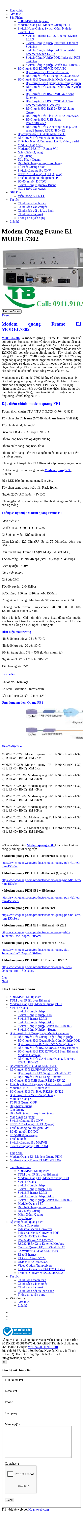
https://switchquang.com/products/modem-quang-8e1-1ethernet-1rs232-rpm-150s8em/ (36, 951)
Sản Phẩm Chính (20, 1167)
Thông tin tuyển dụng (31, 218)
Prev (4, 977)
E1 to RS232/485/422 (32, 1258)
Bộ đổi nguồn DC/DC (32, 181)
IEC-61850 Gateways (32, 188)
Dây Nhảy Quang (29, 159)
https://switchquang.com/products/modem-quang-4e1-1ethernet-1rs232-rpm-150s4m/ (36, 934)
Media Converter (28, 1225)
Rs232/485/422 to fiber (32, 1236)
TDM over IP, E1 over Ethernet (30, 1000)
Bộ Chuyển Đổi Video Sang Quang (40, 137)
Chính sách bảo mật (30, 214)
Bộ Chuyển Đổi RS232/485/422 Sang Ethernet (48, 1047)
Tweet (5, 315)
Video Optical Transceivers (35, 1265)
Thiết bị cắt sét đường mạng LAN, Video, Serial (48, 141)
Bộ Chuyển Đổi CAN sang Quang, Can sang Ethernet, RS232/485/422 (51, 128)
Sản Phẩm (16, 17)
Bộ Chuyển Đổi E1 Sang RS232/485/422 (52, 75)
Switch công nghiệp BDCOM (29, 1146)
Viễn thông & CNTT (31, 196)
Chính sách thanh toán (32, 203)
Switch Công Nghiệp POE (35, 1015)
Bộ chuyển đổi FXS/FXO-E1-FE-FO (41, 134)
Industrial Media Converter (35, 1229)
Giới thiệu (16, 14)
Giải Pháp (16, 192)
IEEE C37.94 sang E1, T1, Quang (40, 174)
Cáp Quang (25, 156)
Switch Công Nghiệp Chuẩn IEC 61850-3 (53, 65)
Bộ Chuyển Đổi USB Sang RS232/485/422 (43, 121)
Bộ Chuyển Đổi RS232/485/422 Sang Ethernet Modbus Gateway (50, 103)
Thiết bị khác (18, 1139)
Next (5, 981)
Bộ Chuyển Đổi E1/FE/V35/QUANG (42, 68)
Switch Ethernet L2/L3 (32, 1018)
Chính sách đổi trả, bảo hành (36, 210)
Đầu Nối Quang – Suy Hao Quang (40, 163)
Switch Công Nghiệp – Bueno (37, 185)
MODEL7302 (11, 338)
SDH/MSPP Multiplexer (33, 21)
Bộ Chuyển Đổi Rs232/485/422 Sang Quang (46, 1044)
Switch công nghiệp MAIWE (28, 1142)
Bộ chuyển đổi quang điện (26, 1221)
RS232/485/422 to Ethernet (35, 1240)
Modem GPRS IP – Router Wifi (38, 148)
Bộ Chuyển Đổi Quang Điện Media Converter (47, 79)
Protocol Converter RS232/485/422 (40, 1272)
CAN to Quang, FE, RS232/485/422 (41, 1247)
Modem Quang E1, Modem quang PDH (43, 1178)
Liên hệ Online (11, 311)
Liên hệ (14, 221)
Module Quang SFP (30, 145)
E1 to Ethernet (27, 1254)
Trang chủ (16, 10)
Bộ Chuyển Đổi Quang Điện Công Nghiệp (53, 83)
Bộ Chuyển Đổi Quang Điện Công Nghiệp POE (49, 1040)
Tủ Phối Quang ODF (31, 167)
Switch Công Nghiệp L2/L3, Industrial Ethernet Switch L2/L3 (50, 52)
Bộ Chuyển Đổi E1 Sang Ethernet (47, 72)
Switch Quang (19, 1007)
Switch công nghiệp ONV (34, 170)
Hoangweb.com (38, 1509)
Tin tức (14, 199)
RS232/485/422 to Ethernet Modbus (41, 1243)
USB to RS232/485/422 (33, 1262)
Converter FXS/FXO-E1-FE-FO (38, 1251)
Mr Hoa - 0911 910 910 (43, 1347)
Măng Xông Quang (30, 152)
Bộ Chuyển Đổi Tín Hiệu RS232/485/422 (52, 116)
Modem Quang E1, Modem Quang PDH (44, 25)
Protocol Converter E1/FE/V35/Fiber (41, 1269)
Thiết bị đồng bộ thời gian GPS (30, 1128)
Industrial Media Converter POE (38, 1232)
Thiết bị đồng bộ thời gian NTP (38, 177)
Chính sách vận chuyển (33, 207)
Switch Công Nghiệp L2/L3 (36, 1022)
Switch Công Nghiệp (31, 1011)
